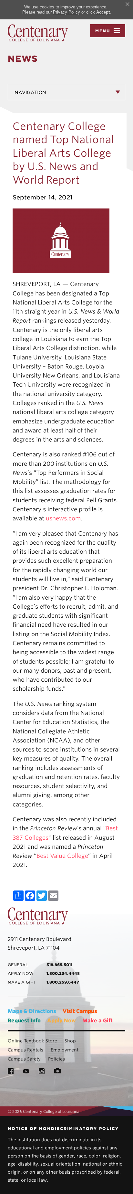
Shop (70, 1040)
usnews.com (63, 518)
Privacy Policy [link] (66, 12)
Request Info (24, 1021)
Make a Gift (97, 1021)
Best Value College (62, 855)
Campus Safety (24, 1058)
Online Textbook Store (32, 1040)
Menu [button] (102, 30)
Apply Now (61, 1021)
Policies (56, 1058)
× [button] (127, 4)
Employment (64, 1049)
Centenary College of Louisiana (38, 33)
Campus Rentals (25, 1049)
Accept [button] (103, 12)
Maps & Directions (32, 1011)
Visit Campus (80, 1011)
